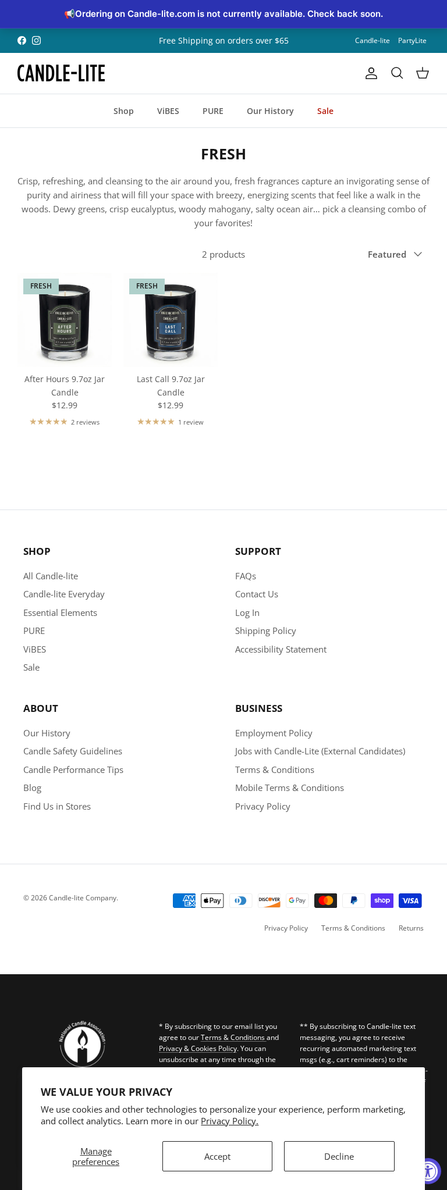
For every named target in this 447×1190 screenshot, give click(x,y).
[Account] (369, 73)
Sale (325, 110)
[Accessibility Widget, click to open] (428, 1171)
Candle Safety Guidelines (72, 751)
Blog (32, 787)
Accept (217, 1156)
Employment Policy (274, 733)
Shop (123, 110)
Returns (411, 928)
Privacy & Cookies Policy (198, 1048)
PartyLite (412, 40)
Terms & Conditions (274, 769)
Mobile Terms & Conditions (289, 787)
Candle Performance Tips (73, 769)
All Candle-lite (50, 576)
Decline (339, 1156)
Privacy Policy (262, 806)
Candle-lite (372, 40)
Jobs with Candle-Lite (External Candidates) (320, 751)
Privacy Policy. (229, 1121)
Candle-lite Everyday (64, 594)
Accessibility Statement (281, 649)
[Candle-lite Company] (61, 73)
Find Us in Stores (57, 806)
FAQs (245, 576)
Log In (247, 612)
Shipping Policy (265, 630)
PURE (213, 110)
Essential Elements (60, 612)
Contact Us (256, 594)
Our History (270, 110)
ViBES (168, 110)
